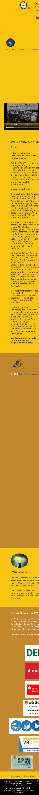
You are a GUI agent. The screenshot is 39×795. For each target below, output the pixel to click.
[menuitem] (16, 776)
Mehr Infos (19, 792)
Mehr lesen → (29, 585)
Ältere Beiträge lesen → (28, 374)
